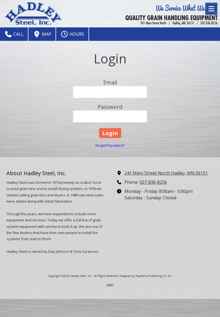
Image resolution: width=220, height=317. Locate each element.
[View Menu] (211, 9)
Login (110, 284)
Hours (76, 34)
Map (46, 34)
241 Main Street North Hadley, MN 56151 (166, 173)
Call (18, 34)
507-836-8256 (153, 182)
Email (110, 82)
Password (110, 106)
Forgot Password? (110, 145)
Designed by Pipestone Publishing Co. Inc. (145, 276)
